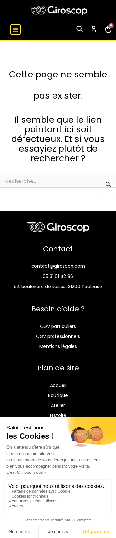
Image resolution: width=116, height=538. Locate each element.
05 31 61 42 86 (58, 276)
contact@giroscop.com (58, 266)
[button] (15, 29)
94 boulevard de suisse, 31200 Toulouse (58, 286)
